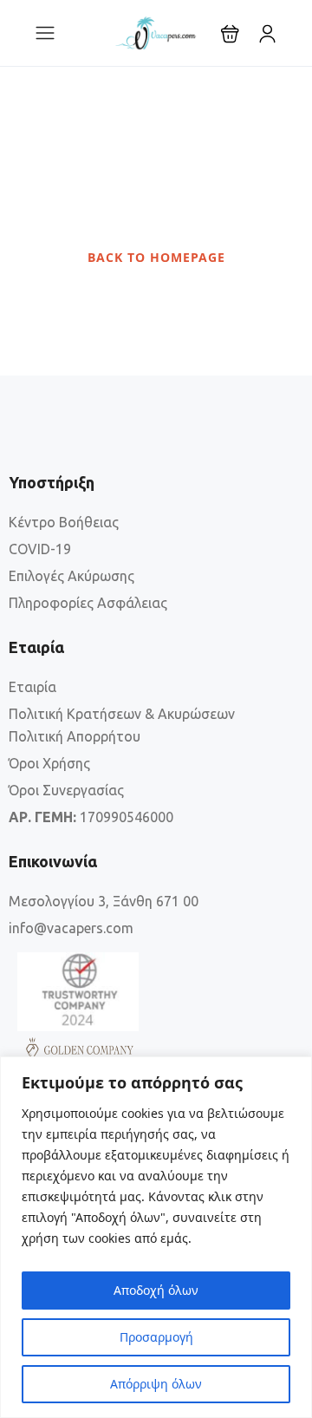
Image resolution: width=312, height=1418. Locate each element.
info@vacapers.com (71, 928)
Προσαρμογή (156, 1337)
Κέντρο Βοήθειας (64, 522)
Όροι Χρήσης (49, 763)
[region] (156, 1237)
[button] (230, 33)
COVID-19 (40, 549)
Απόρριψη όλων (156, 1384)
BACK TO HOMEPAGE (156, 257)
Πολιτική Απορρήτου (74, 736)
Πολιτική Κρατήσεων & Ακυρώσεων (122, 714)
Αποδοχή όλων (156, 1290)
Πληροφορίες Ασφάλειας (88, 603)
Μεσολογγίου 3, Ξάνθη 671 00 (103, 901)
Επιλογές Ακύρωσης (71, 576)
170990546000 (91, 817)
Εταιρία (32, 687)
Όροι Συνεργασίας (66, 790)
